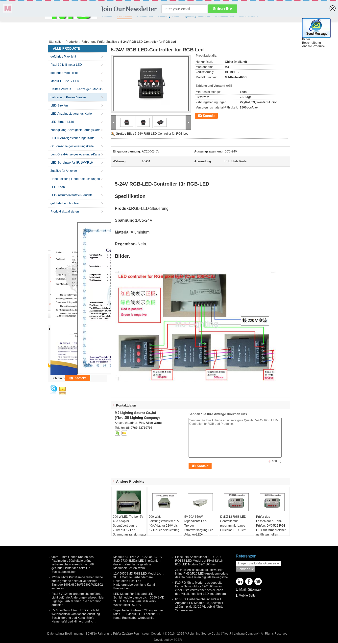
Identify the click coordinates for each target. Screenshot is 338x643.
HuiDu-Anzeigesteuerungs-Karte (72, 138)
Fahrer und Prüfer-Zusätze (99, 41)
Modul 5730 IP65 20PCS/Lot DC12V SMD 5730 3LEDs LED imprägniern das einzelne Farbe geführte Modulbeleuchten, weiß (137, 562)
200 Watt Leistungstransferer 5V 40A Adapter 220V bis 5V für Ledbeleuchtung (164, 523)
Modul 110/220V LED (64, 81)
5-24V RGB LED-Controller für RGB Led (162, 133)
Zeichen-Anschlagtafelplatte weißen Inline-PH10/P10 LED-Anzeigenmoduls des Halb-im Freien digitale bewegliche (201, 573)
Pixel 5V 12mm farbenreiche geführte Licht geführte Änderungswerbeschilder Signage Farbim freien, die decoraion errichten (77, 599)
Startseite (55, 41)
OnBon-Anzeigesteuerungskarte (72, 146)
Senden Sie (245, 569)
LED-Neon (57, 187)
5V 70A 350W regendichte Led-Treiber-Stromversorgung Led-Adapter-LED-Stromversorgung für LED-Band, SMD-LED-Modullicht (199, 532)
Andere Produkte (313, 46)
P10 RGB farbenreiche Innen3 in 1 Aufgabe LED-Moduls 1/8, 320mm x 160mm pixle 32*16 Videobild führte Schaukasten (199, 605)
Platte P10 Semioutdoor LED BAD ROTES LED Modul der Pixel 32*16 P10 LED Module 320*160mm (199, 560)
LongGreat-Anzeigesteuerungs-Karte (75, 154)
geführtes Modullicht (64, 73)
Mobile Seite (247, 595)
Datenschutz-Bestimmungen (66, 633)
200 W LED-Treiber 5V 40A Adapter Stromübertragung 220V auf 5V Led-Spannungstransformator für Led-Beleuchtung (129, 528)
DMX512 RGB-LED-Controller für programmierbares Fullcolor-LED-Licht (233, 523)
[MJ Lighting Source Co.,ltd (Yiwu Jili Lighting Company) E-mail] (124, 433)
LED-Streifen (59, 105)
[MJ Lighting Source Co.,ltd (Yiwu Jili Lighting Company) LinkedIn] (240, 581)
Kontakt (209, 116)
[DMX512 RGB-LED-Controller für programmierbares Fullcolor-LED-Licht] (236, 502)
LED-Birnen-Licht (62, 122)
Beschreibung (311, 42)
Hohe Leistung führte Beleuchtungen (75, 179)
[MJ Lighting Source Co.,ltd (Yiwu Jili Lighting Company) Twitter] (258, 581)
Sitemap (254, 589)
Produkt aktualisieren (64, 211)
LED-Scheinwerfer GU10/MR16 (71, 162)
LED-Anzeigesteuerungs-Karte (71, 113)
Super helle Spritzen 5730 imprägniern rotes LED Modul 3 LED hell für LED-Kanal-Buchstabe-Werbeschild (139, 614)
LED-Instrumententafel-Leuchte (71, 195)
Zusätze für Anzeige (63, 170)
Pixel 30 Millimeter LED (66, 64)
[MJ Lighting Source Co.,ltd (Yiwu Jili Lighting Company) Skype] (117, 433)
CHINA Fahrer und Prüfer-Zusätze (110, 633)
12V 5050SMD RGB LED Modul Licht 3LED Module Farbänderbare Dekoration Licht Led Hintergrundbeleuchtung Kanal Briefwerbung (138, 581)
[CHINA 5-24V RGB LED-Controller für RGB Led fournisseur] (151, 83)
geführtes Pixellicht (63, 56)
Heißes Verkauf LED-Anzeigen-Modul (75, 89)
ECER (177, 640)
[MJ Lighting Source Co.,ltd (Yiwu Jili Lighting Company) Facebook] (249, 581)
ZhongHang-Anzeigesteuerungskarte (75, 130)
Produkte (72, 41)
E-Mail (241, 589)
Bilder (306, 39)
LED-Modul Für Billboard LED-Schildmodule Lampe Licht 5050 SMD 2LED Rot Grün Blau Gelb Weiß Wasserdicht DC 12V (138, 599)
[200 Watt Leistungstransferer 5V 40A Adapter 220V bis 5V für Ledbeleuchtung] (164, 502)
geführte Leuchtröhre (64, 203)
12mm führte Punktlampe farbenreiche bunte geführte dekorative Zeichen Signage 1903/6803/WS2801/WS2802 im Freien (77, 583)
